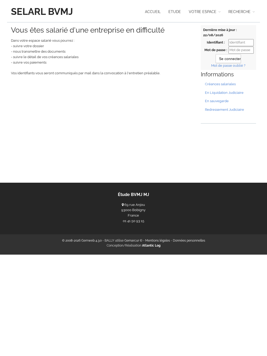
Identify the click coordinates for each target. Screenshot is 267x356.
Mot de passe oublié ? (228, 65)
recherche (240, 12)
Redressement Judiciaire (224, 110)
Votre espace (203, 12)
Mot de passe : (215, 50)
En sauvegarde (217, 101)
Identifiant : (216, 42)
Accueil (153, 12)
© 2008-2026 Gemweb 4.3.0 (82, 240)
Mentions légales (157, 240)
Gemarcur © (133, 240)
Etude (174, 12)
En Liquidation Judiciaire (224, 93)
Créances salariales (220, 84)
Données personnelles (189, 240)
